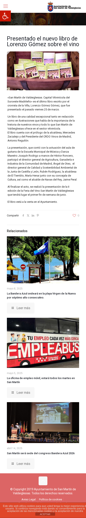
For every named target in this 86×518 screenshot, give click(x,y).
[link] (5, 15)
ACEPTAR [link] (45, 514)
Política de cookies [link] (50, 499)
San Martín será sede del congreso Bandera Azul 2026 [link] (41, 453)
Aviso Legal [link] (29, 499)
